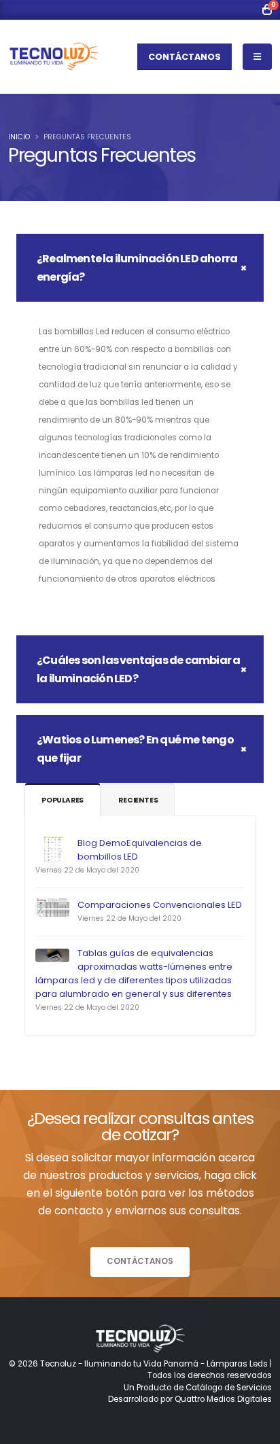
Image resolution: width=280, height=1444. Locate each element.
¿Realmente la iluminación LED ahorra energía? (137, 268)
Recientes (138, 800)
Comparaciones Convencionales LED (159, 904)
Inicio (19, 137)
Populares (62, 800)
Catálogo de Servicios (229, 1387)
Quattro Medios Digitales (223, 1399)
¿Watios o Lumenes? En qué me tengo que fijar (135, 749)
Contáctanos (184, 57)
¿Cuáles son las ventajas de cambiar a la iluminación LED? (138, 669)
